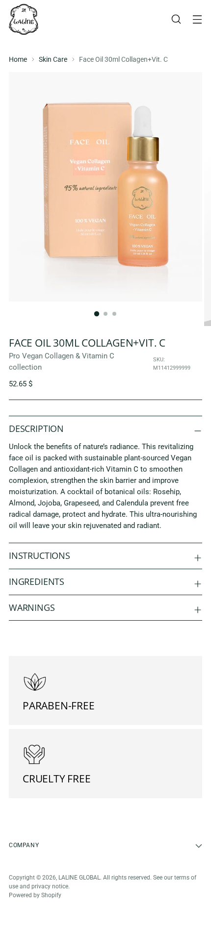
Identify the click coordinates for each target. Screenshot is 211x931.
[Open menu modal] (197, 19)
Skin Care (53, 59)
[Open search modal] (176, 19)
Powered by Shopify (35, 895)
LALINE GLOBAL (79, 877)
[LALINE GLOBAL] (23, 19)
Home (18, 59)
